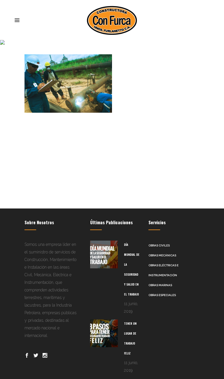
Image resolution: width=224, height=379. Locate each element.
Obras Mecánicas (162, 255)
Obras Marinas (160, 285)
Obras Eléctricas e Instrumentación (163, 270)
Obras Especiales (162, 295)
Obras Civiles (159, 245)
